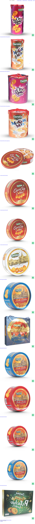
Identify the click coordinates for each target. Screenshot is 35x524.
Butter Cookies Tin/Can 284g (3, 416)
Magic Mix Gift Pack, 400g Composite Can (5, 71)
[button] (33, 4)
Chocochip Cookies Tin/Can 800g (4, 175)
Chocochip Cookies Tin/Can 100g (4, 244)
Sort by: (10, 0)
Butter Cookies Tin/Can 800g (3, 279)
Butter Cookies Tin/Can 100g (3, 485)
